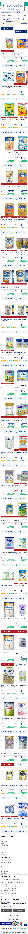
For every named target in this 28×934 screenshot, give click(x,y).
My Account (4, 839)
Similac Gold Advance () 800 (6, 320)
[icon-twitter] (9, 919)
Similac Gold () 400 (20, 320)
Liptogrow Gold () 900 (7, 686)
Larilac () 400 (20, 618)
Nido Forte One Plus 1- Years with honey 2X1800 (20, 253)
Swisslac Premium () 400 (20, 519)
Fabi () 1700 (20, 453)
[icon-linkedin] (13, 919)
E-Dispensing (4, 864)
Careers (3, 854)
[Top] (25, 925)
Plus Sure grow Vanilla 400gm (19, 286)
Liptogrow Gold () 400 (20, 652)
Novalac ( (7, 819)
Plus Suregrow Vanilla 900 (6, 286)
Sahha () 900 (7, 785)
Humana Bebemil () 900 (20, 752)
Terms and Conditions (6, 862)
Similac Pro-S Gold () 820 (7, 752)
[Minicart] (23, 19)
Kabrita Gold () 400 (7, 453)
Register (15, 18)
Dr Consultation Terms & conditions (9, 849)
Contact (3, 869)
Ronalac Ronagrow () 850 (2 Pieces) (20, 420)
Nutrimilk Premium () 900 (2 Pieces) (7, 586)
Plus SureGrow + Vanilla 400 (7, 253)
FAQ (2, 860)
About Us (3, 843)
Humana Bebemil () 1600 (7, 719)
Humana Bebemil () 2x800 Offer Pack (20, 353)
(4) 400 (20, 220)
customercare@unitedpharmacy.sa (12, 879)
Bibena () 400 (7, 618)
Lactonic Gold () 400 (20, 586)
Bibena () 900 (7, 652)
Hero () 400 (7, 553)
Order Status (4, 841)
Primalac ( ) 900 (20, 686)
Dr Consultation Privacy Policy (8, 847)
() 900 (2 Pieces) (20, 53)
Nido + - (6, 119)
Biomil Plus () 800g (19, 819)
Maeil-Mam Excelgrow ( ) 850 (20, 719)
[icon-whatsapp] (21, 919)
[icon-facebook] (6, 919)
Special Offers (4, 871)
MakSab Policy (4, 873)
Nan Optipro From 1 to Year (20, 153)
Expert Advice (4, 852)
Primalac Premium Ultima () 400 (7, 420)
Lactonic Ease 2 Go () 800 (7, 486)
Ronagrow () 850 (7, 353)
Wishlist (21, 18)
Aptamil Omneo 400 (20, 386)
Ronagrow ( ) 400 (7, 386)
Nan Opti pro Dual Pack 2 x (6, 87)
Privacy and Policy (5, 845)
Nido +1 (19, 119)
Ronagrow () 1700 (7, 53)
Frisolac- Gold (6, 152)
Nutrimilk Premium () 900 (20, 553)
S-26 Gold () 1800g (6, 186)
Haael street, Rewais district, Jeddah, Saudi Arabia (14, 883)
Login (12, 18)
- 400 (20, 86)
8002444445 (7, 902)
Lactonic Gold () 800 (7, 519)
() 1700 (6, 219)
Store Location (4, 866)
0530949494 (7, 906)
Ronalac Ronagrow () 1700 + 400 (20, 486)
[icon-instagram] (17, 919)
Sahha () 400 (20, 785)
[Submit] (25, 15)
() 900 (19, 186)
